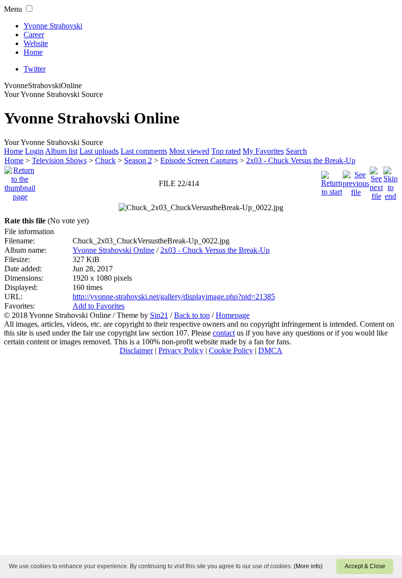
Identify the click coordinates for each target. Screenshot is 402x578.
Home (33, 52)
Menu (13, 9)
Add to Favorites (99, 306)
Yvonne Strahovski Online (113, 250)
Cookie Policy (231, 350)
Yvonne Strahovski (53, 26)
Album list (61, 151)
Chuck (105, 160)
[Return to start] (331, 181)
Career (34, 34)
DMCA (270, 350)
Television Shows (59, 160)
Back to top (192, 315)
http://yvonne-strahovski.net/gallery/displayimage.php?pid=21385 (174, 296)
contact (224, 333)
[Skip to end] (390, 181)
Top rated (226, 151)
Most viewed (189, 151)
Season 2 (138, 160)
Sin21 (159, 315)
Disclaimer (136, 350)
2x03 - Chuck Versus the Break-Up (300, 160)
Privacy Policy (180, 350)
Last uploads (99, 151)
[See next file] (376, 181)
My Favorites (263, 151)
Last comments (144, 151)
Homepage (233, 315)
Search (296, 151)
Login (34, 151)
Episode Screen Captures (199, 160)
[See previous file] (356, 181)
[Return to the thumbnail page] (19, 181)
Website (36, 43)
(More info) (308, 566)
